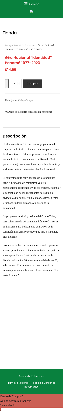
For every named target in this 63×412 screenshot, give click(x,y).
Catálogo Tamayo (25, 100)
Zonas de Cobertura (31, 376)
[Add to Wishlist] (7, 83)
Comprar (32, 83)
